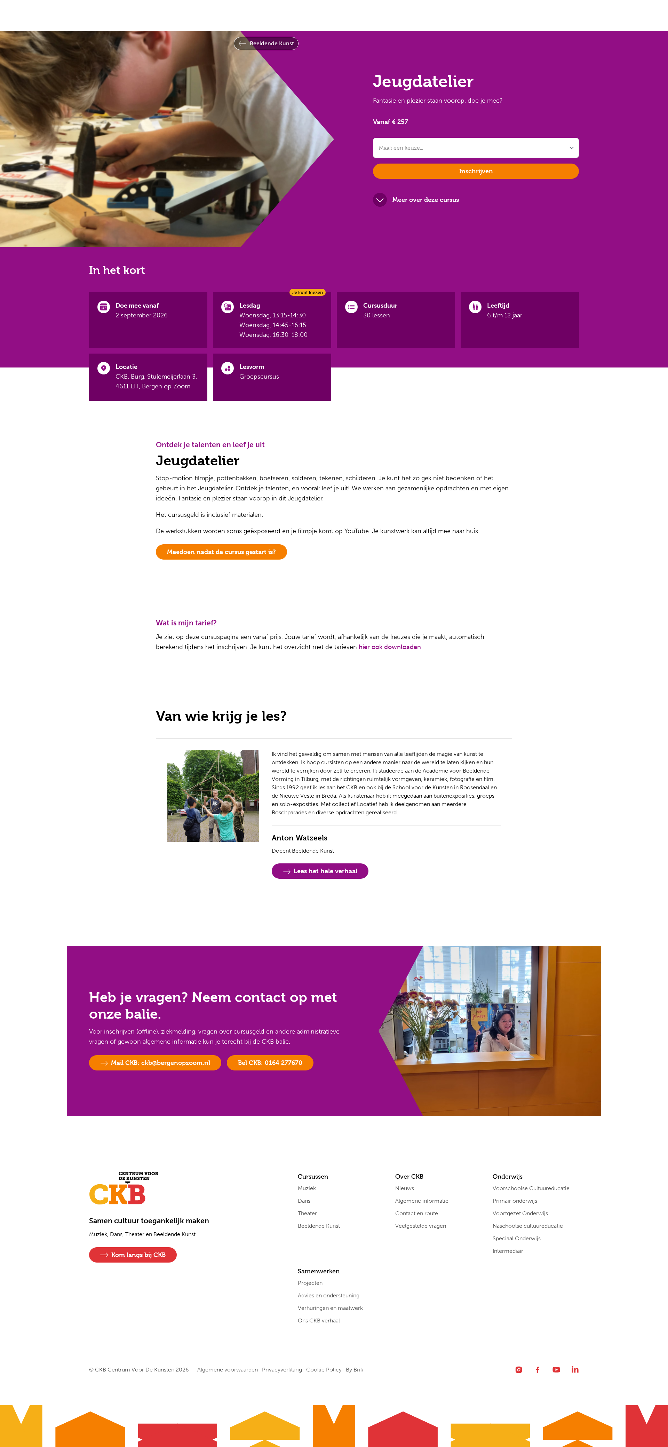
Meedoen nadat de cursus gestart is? (221, 551)
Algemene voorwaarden (227, 1369)
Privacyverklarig (282, 1369)
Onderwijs (247, 15)
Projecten (310, 1283)
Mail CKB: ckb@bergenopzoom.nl (160, 1062)
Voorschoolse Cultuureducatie (531, 1188)
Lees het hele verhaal (325, 871)
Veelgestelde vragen (420, 1226)
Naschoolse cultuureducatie (528, 1226)
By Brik (354, 1369)
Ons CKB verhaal (319, 1320)
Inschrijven (476, 171)
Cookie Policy (324, 1369)
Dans (304, 1200)
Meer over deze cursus (425, 199)
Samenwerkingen (305, 15)
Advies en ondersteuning (328, 1295)
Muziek (307, 1188)
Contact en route (416, 1213)
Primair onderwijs (515, 1200)
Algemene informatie (421, 1200)
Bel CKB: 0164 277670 (270, 1062)
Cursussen (150, 15)
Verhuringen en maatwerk (330, 1308)
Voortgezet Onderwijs (520, 1213)
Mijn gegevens (368, 15)
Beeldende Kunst (272, 43)
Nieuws (404, 1188)
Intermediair (508, 1251)
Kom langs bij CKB (138, 1254)
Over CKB (199, 15)
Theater (307, 1213)
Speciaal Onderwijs (517, 1238)
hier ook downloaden (390, 647)
